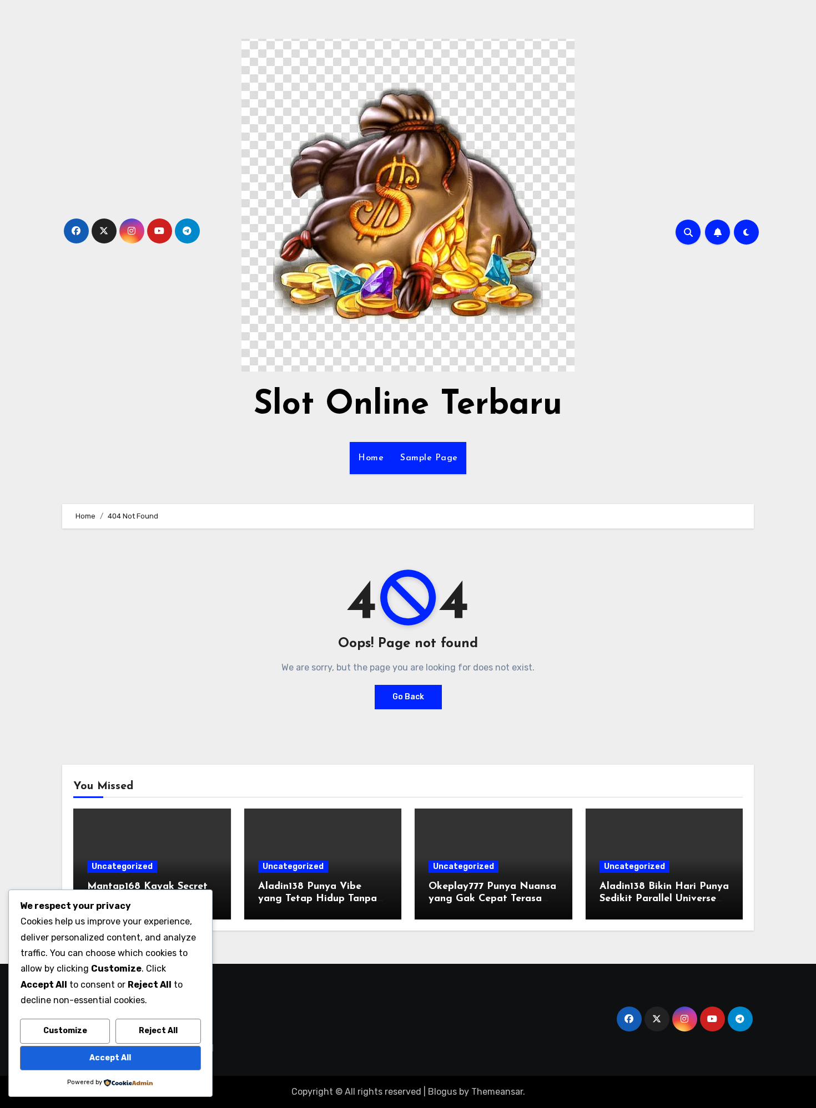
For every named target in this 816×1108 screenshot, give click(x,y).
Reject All (158, 1030)
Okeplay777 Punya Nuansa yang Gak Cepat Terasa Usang (492, 899)
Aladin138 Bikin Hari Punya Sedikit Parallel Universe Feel (664, 899)
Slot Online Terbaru (408, 405)
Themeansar (497, 1091)
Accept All (110, 1058)
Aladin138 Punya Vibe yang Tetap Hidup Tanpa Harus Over (317, 899)
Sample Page (429, 458)
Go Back (408, 697)
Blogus (442, 1091)
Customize (65, 1030)
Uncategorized (122, 866)
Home (371, 458)
